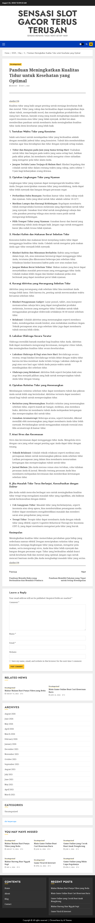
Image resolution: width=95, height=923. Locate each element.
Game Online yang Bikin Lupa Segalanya (75, 862)
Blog (7, 899)
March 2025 (10, 794)
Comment (14, 602)
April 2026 (9, 729)
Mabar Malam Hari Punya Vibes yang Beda (25, 690)
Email (12, 643)
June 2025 (9, 779)
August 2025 (10, 769)
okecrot (14, 86)
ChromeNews (55, 920)
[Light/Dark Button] (81, 44)
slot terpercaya (10, 821)
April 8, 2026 (70, 867)
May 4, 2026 (11, 867)
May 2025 (9, 784)
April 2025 (9, 789)
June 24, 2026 (56, 695)
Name (12, 634)
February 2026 (11, 739)
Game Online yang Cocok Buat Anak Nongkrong (75, 844)
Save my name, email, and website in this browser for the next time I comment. (47, 661)
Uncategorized (15, 64)
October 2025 (10, 759)
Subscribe (91, 44)
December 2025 (11, 749)
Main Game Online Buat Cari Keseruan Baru (67, 690)
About (7, 893)
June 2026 (9, 719)
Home (7, 888)
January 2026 (10, 744)
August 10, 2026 (13, 694)
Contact (8, 904)
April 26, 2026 (41, 866)
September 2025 (12, 764)
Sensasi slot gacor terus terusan (47, 21)
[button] (3, 44)
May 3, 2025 (25, 86)
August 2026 (10, 714)
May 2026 (9, 724)
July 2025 (9, 774)
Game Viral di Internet (45, 863)
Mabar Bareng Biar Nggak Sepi (17, 862)
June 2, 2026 (69, 849)
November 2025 (12, 754)
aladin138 (14, 101)
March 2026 (10, 734)
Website (12, 652)
